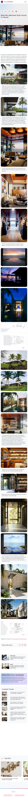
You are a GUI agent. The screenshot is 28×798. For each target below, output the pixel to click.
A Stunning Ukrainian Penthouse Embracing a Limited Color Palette (18, 708)
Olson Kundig (23, 639)
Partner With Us (8, 795)
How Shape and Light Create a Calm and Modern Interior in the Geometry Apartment (18, 698)
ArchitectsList (14, 639)
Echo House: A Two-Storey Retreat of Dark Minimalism (16, 703)
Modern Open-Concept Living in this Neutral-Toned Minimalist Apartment (18, 719)
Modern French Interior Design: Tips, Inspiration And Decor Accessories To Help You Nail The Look (18, 714)
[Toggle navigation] (25, 2)
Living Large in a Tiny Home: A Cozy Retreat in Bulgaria (17, 693)
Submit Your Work (19, 795)
